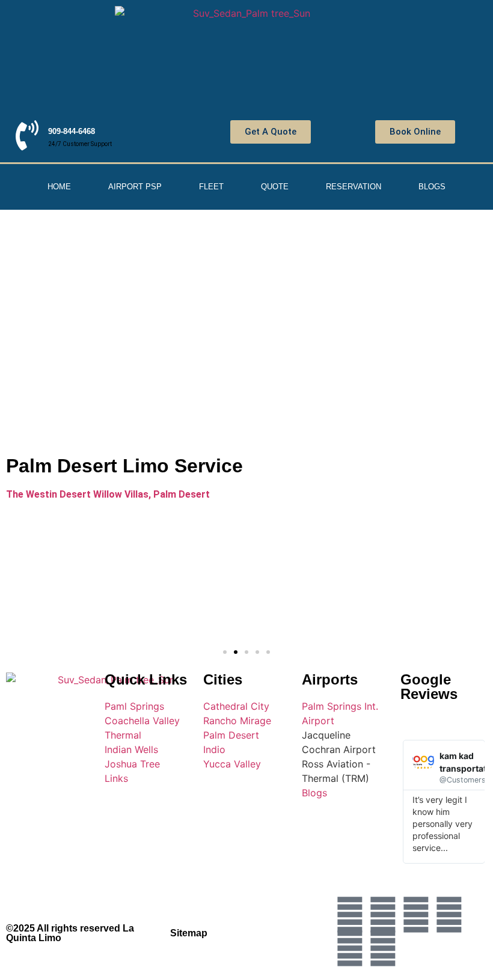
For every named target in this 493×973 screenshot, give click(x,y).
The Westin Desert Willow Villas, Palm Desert (108, 494)
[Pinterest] (350, 948)
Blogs (432, 186)
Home (59, 186)
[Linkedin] (383, 948)
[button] (225, 652)
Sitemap (188, 933)
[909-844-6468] (27, 135)
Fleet (211, 186)
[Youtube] (449, 915)
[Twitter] (350, 915)
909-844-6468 (71, 131)
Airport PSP (135, 186)
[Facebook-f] (383, 915)
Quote (275, 186)
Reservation (353, 186)
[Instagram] (416, 915)
